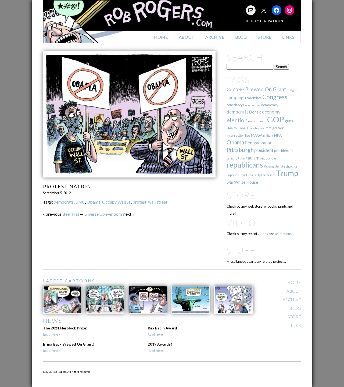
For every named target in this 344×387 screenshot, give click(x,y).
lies (247, 135)
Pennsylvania (258, 142)
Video (241, 222)
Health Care (236, 128)
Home (161, 37)
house (259, 128)
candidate (254, 98)
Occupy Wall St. (116, 201)
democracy (269, 105)
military (268, 135)
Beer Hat (70, 213)
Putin (241, 158)
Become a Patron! (265, 21)
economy (271, 112)
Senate (280, 166)
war (230, 181)
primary (232, 158)
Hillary (250, 128)
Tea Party (254, 175)
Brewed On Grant (265, 89)
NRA (278, 135)
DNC (80, 201)
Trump (287, 173)
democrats (64, 201)
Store (264, 37)
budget (292, 90)
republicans (245, 165)
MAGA (257, 135)
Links (288, 37)
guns (289, 120)
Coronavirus (251, 105)
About (186, 37)
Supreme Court (237, 175)
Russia (269, 166)
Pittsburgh (240, 149)
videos (263, 234)
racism (252, 158)
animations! (284, 234)
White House (246, 182)
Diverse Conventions (103, 213)
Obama (94, 201)
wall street (157, 201)
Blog (241, 37)
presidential (283, 150)
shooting (291, 166)
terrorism (268, 175)
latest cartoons (69, 280)
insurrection (236, 135)
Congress (274, 97)
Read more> (51, 334)
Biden (240, 90)
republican (268, 158)
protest (139, 201)
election (237, 120)
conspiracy (234, 105)
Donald (255, 112)
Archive (214, 37)
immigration (274, 128)
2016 (231, 89)
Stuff (241, 250)
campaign (236, 97)
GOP (275, 119)
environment (257, 121)
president (264, 150)
